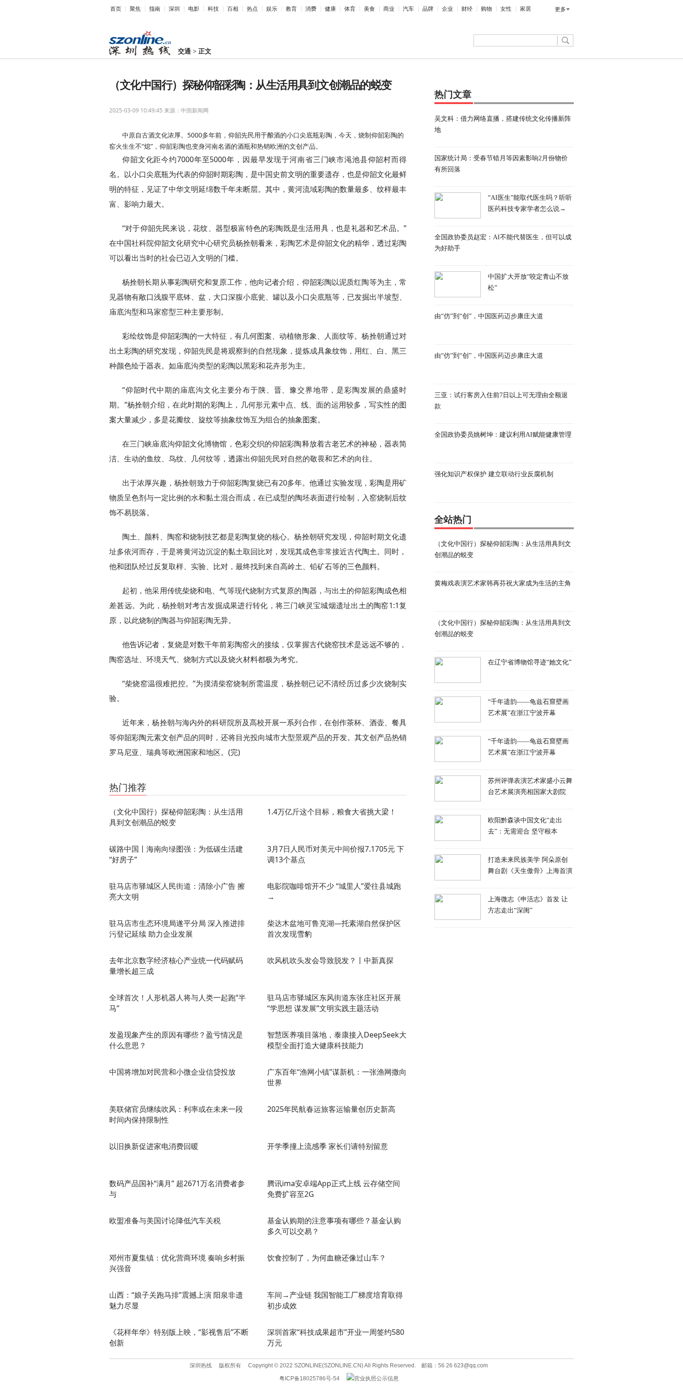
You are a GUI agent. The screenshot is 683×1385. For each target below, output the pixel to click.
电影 (193, 9)
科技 (213, 9)
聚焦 (135, 9)
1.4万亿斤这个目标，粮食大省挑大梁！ (331, 812)
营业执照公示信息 (376, 1378)
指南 (154, 9)
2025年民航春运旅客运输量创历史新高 (331, 1109)
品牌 (427, 9)
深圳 (174, 9)
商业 (388, 9)
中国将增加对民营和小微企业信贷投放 (172, 1072)
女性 (506, 9)
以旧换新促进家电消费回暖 (153, 1146)
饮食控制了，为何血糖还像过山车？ (326, 1258)
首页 (115, 9)
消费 (310, 9)
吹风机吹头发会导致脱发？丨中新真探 (330, 960)
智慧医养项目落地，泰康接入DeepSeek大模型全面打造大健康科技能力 (337, 1040)
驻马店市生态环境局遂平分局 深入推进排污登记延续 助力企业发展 (177, 928)
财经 (467, 9)
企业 (447, 9)
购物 (486, 9)
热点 (252, 9)
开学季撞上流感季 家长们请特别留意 (327, 1146)
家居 (525, 9)
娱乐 (271, 9)
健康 (330, 9)
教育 (291, 9)
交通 (184, 51)
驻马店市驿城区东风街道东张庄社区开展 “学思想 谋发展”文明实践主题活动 (334, 1002)
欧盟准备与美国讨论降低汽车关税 (165, 1220)
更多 (560, 9)
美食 (369, 9)
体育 (349, 9)
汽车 (408, 9)
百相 (232, 9)
